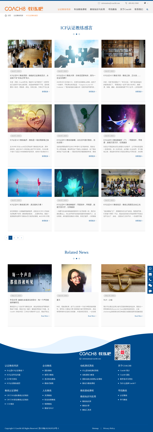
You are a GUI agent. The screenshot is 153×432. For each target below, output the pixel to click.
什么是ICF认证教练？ (15, 370)
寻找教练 (112, 9)
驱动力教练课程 (88, 383)
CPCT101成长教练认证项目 (17, 395)
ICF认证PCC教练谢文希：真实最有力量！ (26, 205)
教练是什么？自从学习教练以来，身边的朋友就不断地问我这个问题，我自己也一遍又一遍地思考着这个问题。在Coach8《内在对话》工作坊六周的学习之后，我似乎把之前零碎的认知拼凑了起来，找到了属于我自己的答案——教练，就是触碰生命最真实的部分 (29, 309)
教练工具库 (86, 410)
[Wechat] (150, 285)
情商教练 (48, 404)
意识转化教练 (50, 379)
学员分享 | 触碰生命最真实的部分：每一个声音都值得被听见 (29, 301)
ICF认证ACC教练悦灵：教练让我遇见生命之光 (122, 205)
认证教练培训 (64, 9)
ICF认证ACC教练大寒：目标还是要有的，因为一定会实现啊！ (76, 77)
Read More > (45, 316)
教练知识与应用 (97, 9)
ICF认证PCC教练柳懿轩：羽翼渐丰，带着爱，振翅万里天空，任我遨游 (76, 206)
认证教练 (123, 395)
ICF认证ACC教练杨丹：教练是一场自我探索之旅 (29, 140)
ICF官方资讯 (12, 379)
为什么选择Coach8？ (128, 383)
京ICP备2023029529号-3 (48, 428)
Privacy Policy (109, 428)
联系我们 (139, 9)
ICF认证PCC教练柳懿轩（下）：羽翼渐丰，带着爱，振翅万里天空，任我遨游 (122, 141)
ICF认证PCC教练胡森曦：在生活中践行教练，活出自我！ (76, 141)
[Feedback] (150, 291)
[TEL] (150, 279)
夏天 (58, 300)
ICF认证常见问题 (13, 375)
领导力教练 (49, 375)
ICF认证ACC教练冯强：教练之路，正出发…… (122, 75)
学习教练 (123, 400)
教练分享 (85, 406)
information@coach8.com (110, 3)
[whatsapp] (150, 268)
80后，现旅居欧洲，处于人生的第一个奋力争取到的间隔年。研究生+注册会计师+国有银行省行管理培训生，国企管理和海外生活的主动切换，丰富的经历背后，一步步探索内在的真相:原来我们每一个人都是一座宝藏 (76, 309)
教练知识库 (86, 401)
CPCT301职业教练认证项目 (17, 400)
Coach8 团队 (125, 375)
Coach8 (18, 428)
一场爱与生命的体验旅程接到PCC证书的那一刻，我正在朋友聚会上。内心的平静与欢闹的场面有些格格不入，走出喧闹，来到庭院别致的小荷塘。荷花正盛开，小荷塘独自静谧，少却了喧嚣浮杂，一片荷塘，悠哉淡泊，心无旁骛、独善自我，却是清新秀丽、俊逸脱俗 (76, 214)
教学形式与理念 (126, 379)
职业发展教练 (50, 400)
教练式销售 (49, 383)
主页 (9, 15)
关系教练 (48, 395)
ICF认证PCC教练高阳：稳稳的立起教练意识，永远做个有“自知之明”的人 (29, 77)
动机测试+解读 (88, 375)
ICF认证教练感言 (32, 15)
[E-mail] (150, 274)
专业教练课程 (80, 9)
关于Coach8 (125, 9)
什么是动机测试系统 (90, 370)
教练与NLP (49, 408)
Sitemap (95, 428)
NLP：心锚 (107, 300)
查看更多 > (46, 91)
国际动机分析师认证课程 (92, 379)
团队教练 (48, 370)
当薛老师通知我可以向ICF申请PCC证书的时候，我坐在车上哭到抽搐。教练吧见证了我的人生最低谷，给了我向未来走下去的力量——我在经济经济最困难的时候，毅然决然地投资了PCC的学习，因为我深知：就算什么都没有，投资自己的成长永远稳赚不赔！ (76, 149)
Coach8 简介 (125, 370)
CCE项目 (10, 404)
